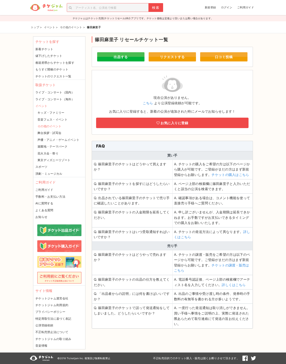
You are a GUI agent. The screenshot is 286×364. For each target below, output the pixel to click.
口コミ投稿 (224, 57)
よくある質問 (44, 210)
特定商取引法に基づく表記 (53, 318)
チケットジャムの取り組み (53, 339)
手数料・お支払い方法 (50, 196)
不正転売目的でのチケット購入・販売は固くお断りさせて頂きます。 (196, 358)
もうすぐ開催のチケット (51, 69)
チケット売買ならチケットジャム (46, 7)
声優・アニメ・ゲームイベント (58, 139)
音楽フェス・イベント (52, 119)
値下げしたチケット (48, 55)
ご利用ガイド (245, 7)
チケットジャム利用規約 (51, 305)
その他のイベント (49, 126)
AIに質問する (44, 203)
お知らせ (41, 217)
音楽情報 (41, 345)
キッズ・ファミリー (50, 112)
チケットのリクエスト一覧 (53, 76)
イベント (41, 106)
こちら (148, 103)
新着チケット (44, 49)
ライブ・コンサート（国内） (54, 92)
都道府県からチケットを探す (54, 62)
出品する (121, 57)
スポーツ (41, 166)
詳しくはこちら (234, 285)
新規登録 (210, 7)
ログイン (226, 7)
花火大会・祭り (47, 153)
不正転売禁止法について (51, 332)
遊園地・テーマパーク (52, 146)
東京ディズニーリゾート (53, 160)
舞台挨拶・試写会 (49, 133)
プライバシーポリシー (50, 311)
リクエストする (172, 57)
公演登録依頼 (44, 325)
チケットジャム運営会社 (51, 298)
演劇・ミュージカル (48, 173)
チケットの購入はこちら (230, 175)
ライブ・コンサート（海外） (54, 99)
